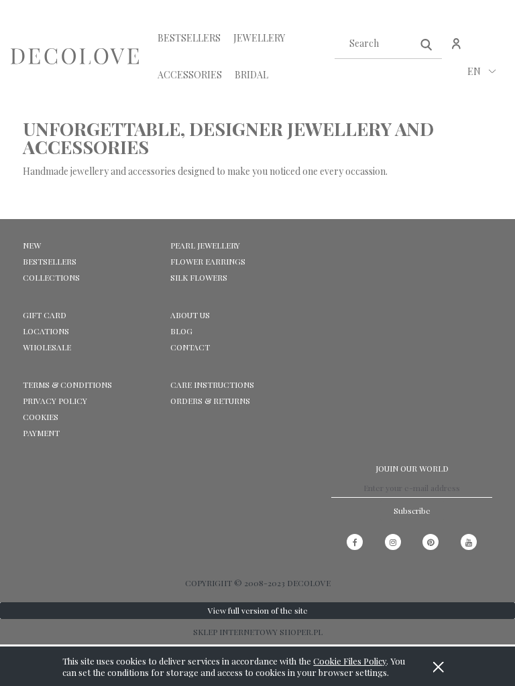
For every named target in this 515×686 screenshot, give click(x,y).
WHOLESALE (47, 347)
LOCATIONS (46, 331)
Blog (181, 331)
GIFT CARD (44, 315)
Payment (41, 432)
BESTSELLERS (49, 261)
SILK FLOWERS (198, 277)
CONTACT (190, 347)
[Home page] (75, 56)
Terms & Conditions (67, 384)
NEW (32, 245)
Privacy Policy (55, 400)
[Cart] (485, 50)
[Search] (426, 43)
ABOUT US (190, 315)
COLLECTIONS (51, 277)
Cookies (40, 416)
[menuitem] (189, 37)
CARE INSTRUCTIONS (212, 384)
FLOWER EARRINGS (207, 261)
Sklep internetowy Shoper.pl (258, 631)
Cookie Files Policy (349, 661)
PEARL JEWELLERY (205, 245)
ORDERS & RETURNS (210, 400)
